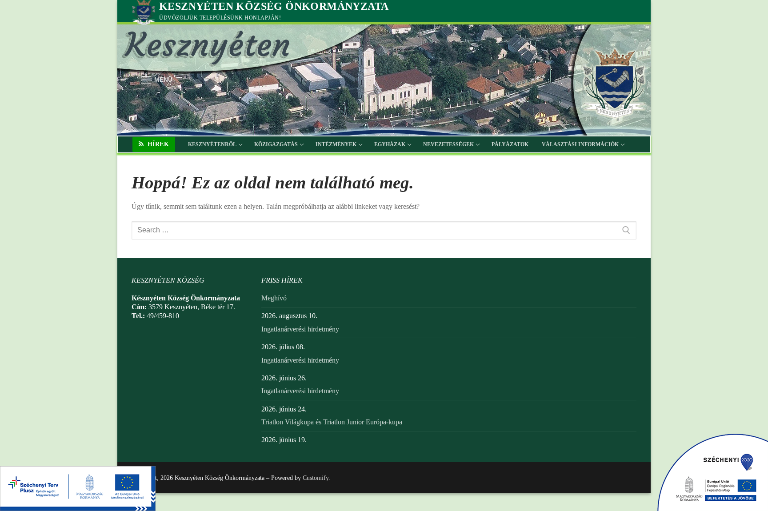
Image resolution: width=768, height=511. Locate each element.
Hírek (157, 144)
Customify (315, 478)
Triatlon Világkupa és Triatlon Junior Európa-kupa (331, 422)
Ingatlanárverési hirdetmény (300, 329)
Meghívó (274, 298)
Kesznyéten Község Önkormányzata (273, 6)
